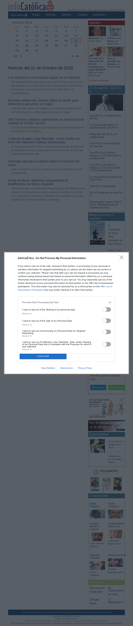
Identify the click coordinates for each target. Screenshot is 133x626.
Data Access (66, 368)
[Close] (123, 258)
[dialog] (66, 313)
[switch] (107, 309)
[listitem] (66, 302)
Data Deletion (48, 368)
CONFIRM (43, 356)
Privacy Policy (85, 368)
